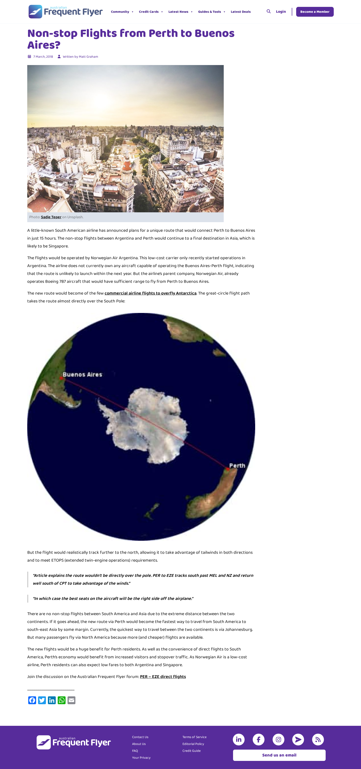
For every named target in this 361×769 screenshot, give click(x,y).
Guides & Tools (209, 11)
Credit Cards (149, 11)
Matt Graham (88, 56)
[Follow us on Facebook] (259, 739)
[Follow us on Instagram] (279, 739)
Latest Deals (241, 11)
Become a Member (315, 11)
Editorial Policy (193, 744)
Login (281, 12)
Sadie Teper (51, 217)
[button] (257, 11)
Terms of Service (194, 737)
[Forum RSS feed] (319, 739)
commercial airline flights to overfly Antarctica (150, 293)
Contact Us (140, 737)
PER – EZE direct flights (163, 676)
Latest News (178, 11)
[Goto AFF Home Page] (65, 12)
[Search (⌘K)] (268, 12)
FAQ (135, 751)
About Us (139, 744)
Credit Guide (191, 751)
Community (120, 11)
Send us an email (279, 755)
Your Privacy (141, 757)
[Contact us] (299, 739)
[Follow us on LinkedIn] (240, 739)
